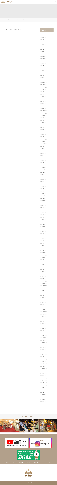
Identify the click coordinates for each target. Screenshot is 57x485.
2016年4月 (42, 328)
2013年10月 (42, 399)
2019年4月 (42, 243)
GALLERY (36, 462)
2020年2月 (42, 219)
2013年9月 (42, 401)
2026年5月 (42, 42)
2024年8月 (42, 91)
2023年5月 (42, 127)
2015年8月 (42, 347)
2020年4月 (42, 214)
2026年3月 (42, 46)
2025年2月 (42, 77)
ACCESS (28, 462)
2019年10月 (42, 229)
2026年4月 (42, 44)
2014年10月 (42, 370)
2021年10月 (42, 172)
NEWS (14, 462)
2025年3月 (42, 75)
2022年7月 (42, 150)
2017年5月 (42, 297)
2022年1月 (42, 165)
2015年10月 (42, 342)
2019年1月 (42, 250)
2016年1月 (42, 335)
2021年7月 (42, 179)
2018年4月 (42, 271)
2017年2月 (42, 304)
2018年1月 (42, 278)
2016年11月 (42, 311)
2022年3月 (42, 160)
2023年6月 (42, 124)
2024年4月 (42, 101)
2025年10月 (42, 58)
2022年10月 (42, 143)
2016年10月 (42, 314)
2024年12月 (42, 82)
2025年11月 (42, 56)
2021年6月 (42, 181)
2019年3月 (42, 245)
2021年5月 (42, 184)
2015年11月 (42, 340)
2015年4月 (42, 356)
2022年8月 (42, 148)
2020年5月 (42, 212)
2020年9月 (42, 203)
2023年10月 (42, 115)
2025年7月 (42, 65)
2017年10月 (42, 285)
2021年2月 (42, 191)
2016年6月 (42, 323)
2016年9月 (42, 316)
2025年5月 (42, 70)
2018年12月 (42, 252)
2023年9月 (42, 117)
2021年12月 (42, 167)
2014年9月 (42, 373)
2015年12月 (42, 337)
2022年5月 (42, 155)
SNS (50, 462)
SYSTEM (21, 462)
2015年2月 (42, 361)
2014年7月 (42, 378)
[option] (9, 425)
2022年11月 (42, 141)
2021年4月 (42, 186)
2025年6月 (42, 68)
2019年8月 (42, 233)
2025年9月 (42, 61)
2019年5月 (42, 240)
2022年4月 (42, 158)
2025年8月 (42, 63)
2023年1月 (42, 136)
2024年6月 (42, 96)
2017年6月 (42, 295)
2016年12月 (42, 309)
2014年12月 (42, 366)
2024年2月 (42, 106)
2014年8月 (42, 375)
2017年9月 (42, 288)
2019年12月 (42, 224)
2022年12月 (42, 139)
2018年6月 (42, 266)
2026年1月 (42, 51)
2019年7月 (42, 236)
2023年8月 (42, 120)
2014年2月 (42, 389)
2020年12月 (42, 195)
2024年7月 (42, 94)
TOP (7, 462)
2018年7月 (42, 264)
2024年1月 (42, 108)
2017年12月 (42, 281)
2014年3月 (42, 387)
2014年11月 (42, 368)
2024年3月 (42, 103)
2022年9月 (42, 146)
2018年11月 (42, 255)
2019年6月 (42, 238)
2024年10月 (42, 87)
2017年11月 (42, 283)
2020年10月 (42, 200)
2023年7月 (42, 122)
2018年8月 (42, 262)
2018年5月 (42, 269)
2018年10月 (42, 257)
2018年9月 (42, 259)
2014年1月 (42, 392)
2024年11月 (42, 84)
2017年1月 (42, 307)
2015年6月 (42, 352)
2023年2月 (42, 134)
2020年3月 (42, 217)
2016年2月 (42, 333)
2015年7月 (42, 349)
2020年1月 (42, 221)
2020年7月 (42, 207)
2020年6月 (42, 210)
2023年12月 (42, 110)
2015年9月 (42, 344)
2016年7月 (42, 321)
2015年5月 (42, 354)
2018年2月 (42, 276)
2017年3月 (42, 302)
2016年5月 (42, 326)
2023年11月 (42, 113)
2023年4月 (42, 129)
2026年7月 (42, 37)
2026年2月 (42, 49)
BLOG (43, 462)
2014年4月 (42, 385)
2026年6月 (42, 39)
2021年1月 (42, 193)
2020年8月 (42, 205)
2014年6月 (42, 380)
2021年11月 (42, 169)
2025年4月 (42, 72)
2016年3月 (42, 330)
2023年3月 (42, 132)
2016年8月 (42, 318)
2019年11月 (42, 226)
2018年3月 (42, 273)
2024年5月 (42, 98)
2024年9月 (42, 89)
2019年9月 (42, 231)
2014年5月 (42, 382)
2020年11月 (42, 198)
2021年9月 (42, 174)
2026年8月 (42, 35)
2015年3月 (42, 359)
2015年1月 (42, 363)
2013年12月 (42, 394)
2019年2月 (42, 247)
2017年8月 (42, 290)
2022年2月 (42, 162)
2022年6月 (42, 153)
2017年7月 (42, 292)
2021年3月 (42, 188)
